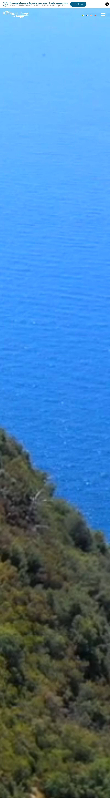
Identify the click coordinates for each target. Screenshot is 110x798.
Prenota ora (78, 4)
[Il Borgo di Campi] (16, 14)
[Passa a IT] (83, 15)
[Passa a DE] (91, 15)
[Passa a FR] (87, 15)
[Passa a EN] (95, 15)
